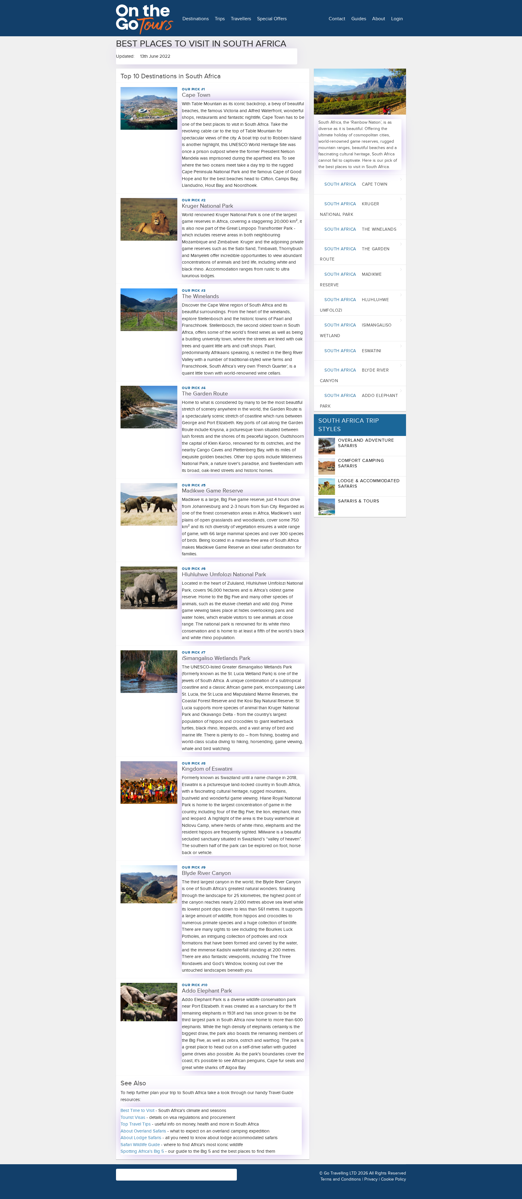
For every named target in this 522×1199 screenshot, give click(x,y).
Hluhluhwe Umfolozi (354, 305)
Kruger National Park (349, 209)
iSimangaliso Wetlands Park (216, 658)
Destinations (195, 19)
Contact (337, 19)
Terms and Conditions (341, 1179)
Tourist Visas (133, 1117)
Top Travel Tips (136, 1124)
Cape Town (355, 184)
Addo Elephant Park (359, 401)
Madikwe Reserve (351, 280)
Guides (358, 19)
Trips (220, 19)
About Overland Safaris (143, 1131)
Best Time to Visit (137, 1110)
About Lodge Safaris (141, 1137)
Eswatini (352, 350)
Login (397, 19)
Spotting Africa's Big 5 (142, 1151)
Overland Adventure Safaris (366, 442)
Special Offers (272, 19)
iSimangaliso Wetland (356, 330)
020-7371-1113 (172, 1177)
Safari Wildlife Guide (140, 1144)
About (378, 19)
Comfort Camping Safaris (361, 463)
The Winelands (360, 229)
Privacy (371, 1179)
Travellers (241, 19)
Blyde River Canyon (354, 375)
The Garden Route (355, 254)
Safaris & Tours (358, 501)
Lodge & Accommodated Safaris (369, 483)
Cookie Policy (393, 1179)
